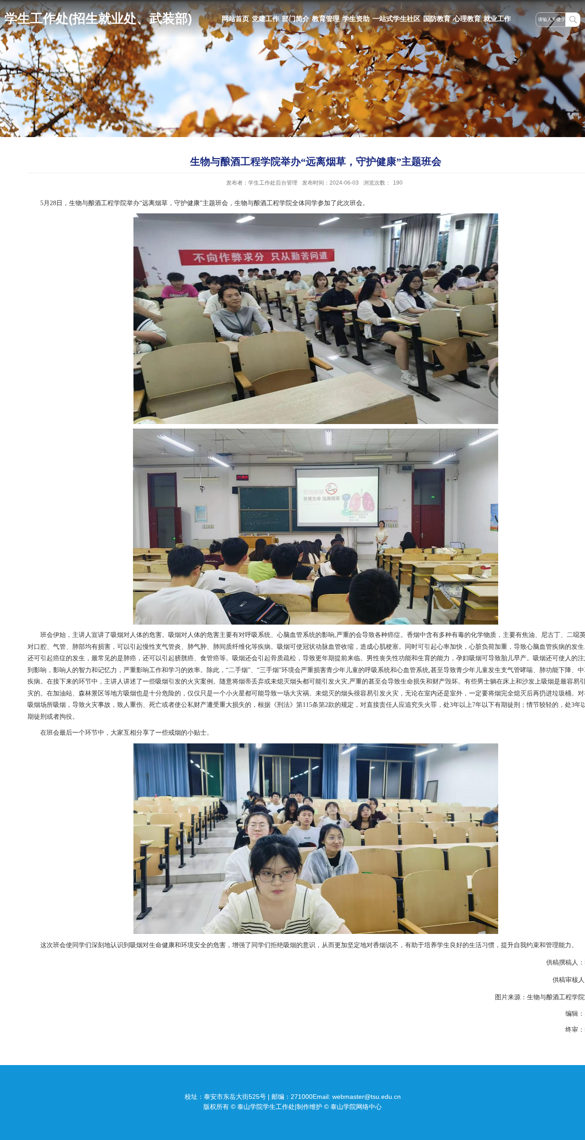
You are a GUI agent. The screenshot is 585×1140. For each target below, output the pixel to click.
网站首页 (235, 18)
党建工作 (265, 18)
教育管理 (326, 18)
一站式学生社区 (396, 18)
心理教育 (467, 18)
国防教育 (437, 18)
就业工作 (497, 18)
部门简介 (295, 18)
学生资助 (356, 18)
